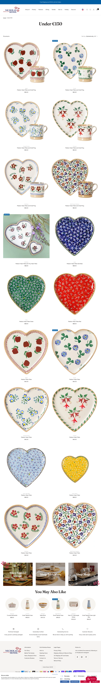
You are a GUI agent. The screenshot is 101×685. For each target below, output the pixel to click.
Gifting (47, 9)
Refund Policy (57, 660)
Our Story (27, 650)
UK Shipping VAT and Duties (61, 655)
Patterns (41, 9)
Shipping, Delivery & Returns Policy (63, 653)
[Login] (93, 9)
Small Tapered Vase (27, 614)
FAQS (41, 660)
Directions (42, 655)
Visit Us (60, 9)
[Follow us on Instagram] (82, 657)
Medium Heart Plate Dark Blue (75, 263)
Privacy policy (55, 674)
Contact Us (43, 658)
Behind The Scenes (29, 653)
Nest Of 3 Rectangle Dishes (73, 615)
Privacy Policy (57, 650)
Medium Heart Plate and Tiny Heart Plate (26, 263)
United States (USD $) (48, 667)
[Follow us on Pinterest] (86, 657)
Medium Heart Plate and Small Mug (26, 89)
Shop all (27, 9)
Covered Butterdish (12, 614)
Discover (73, 9)
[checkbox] (61, 676)
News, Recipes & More (30, 655)
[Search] (90, 9)
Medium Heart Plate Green (26, 320)
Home (4, 17)
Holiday (67, 9)
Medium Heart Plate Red (74, 320)
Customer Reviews (29, 658)
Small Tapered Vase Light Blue (89, 615)
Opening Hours (44, 653)
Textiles (54, 9)
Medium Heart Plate (26, 378)
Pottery (34, 9)
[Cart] (97, 9)
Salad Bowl (43, 614)
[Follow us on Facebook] (77, 657)
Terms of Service (58, 658)
